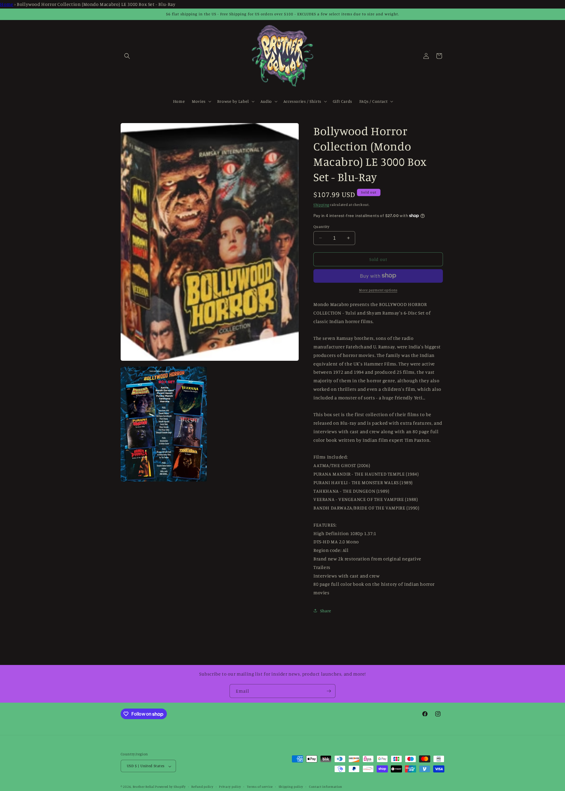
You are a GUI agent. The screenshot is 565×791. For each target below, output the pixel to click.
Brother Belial (143, 787)
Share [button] (325, 610)
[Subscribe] (328, 691)
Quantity (321, 226)
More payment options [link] (378, 289)
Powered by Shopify (170, 787)
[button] (127, 55)
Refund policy (202, 787)
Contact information (325, 787)
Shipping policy (291, 787)
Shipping (321, 204)
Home (6, 4)
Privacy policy (230, 787)
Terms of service (260, 787)
